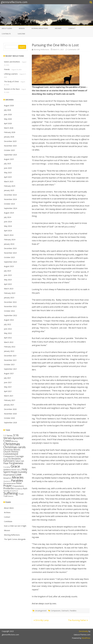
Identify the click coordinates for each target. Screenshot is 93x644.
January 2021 (9, 405)
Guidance (7, 469)
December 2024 (10, 195)
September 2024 (10, 208)
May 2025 (8, 172)
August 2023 (9, 266)
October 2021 (9, 364)
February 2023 (9, 293)
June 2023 (8, 275)
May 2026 (8, 119)
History (19, 470)
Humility (22, 472)
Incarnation (9, 474)
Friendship (6, 467)
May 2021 (8, 387)
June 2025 (8, 168)
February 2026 (9, 132)
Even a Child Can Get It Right (15, 526)
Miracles (17, 477)
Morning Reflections (40, 28)
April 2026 (8, 123)
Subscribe (21, 34)
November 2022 (10, 306)
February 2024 (9, 239)
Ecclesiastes (14, 458)
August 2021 (9, 373)
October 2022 (9, 311)
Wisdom (10, 496)
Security (6, 491)
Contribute (6, 34)
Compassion (55, 610)
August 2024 (9, 213)
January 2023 (9, 297)
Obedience (7, 481)
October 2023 (9, 257)
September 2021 (10, 369)
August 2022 (9, 320)
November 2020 (10, 414)
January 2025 (9, 190)
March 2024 (8, 235)
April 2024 (8, 230)
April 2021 (8, 391)
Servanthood (14, 491)
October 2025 (9, 150)
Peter (19, 483)
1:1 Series (7, 435)
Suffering (10, 493)
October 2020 (9, 418)
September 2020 (10, 422)
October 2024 (9, 204)
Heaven (13, 470)
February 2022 (9, 347)
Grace (15, 466)
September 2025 (10, 155)
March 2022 (8, 342)
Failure (17, 461)
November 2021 (10, 360)
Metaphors (7, 478)
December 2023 (10, 248)
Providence (18, 489)
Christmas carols (14, 447)
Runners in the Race (12, 89)
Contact (71, 28)
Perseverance (9, 483)
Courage (19, 456)
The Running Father (77, 620)
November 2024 (10, 199)
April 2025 (8, 177)
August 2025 (9, 159)
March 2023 (8, 288)
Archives (58, 28)
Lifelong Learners (11, 74)
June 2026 (8, 114)
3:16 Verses (11, 436)
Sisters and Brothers (12, 62)
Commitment (10, 454)
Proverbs (8, 488)
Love (18, 474)
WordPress (85, 638)
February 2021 (9, 400)
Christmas (11, 443)
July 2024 (7, 217)
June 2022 (8, 329)
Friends (7, 69)
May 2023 (8, 279)
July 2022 (7, 324)
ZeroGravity (83, 631)
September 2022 (10, 315)
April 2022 (8, 338)
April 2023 (8, 284)
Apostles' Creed (13, 439)
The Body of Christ (11, 81)
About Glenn (7, 28)
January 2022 (9, 351)
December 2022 (10, 302)
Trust (20, 493)
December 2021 (10, 355)
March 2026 (8, 128)
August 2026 (9, 105)
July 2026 (7, 110)
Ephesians (9, 460)
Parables (73, 610)
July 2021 (7, 378)
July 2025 (7, 163)
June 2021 (8, 382)
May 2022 (8, 333)
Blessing (14, 441)
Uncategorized (40, 610)
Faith (22, 461)
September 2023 (10, 262)
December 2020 (10, 409)
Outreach (65, 610)
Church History (10, 451)
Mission (22, 28)
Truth (5, 496)
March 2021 (8, 396)
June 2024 (8, 221)
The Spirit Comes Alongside (15, 539)
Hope (14, 472)
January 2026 (9, 137)
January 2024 (9, 244)
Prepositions (18, 486)
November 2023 (10, 253)
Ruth (25, 488)
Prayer (7, 486)
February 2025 (9, 186)
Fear (5, 463)
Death (5, 459)
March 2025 (8, 181)
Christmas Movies (11, 449)
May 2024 (8, 226)
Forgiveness (16, 463)
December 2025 (10, 141)
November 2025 (10, 146)
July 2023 (7, 271)
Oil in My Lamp (42, 620)
